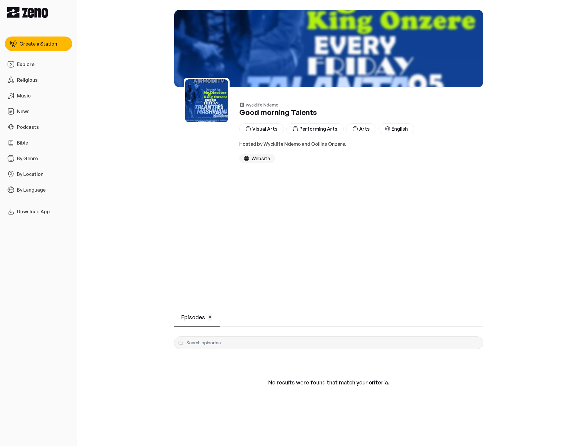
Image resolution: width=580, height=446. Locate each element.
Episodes (196, 317)
